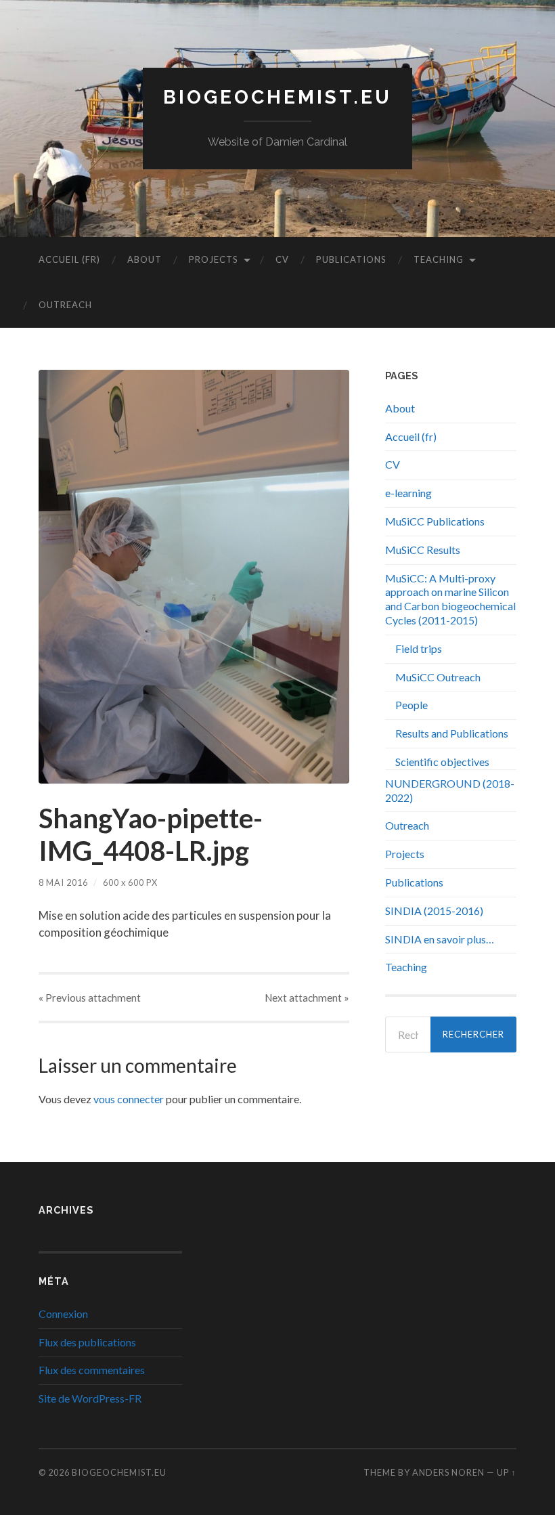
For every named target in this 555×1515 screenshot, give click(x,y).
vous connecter (128, 1098)
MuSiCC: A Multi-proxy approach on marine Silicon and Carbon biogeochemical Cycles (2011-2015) (450, 599)
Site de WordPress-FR (90, 1398)
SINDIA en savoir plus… (439, 939)
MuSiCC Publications (435, 521)
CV (282, 259)
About (144, 259)
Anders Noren (448, 1472)
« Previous (90, 997)
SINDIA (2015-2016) (434, 910)
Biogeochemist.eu (277, 97)
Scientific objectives (442, 761)
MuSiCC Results (422, 549)
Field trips (418, 648)
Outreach (65, 304)
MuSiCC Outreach (438, 676)
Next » (307, 997)
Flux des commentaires (92, 1369)
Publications (351, 259)
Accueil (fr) (69, 259)
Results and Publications (451, 733)
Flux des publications (87, 1342)
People (411, 704)
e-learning (408, 492)
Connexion (63, 1313)
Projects (213, 259)
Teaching (439, 259)
